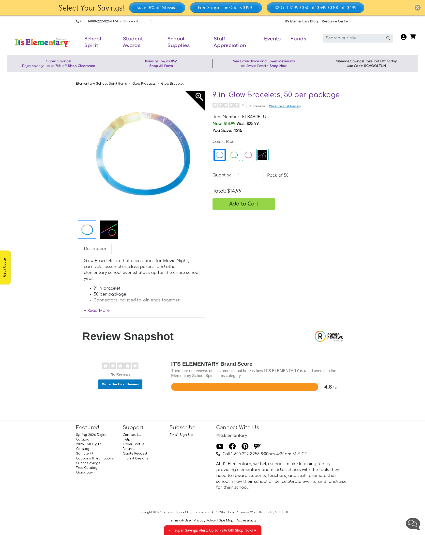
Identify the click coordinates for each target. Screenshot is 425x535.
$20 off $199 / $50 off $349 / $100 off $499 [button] (315, 7)
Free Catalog (86, 468)
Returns (129, 449)
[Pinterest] (245, 446)
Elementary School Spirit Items (101, 83)
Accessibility (247, 520)
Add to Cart (243, 204)
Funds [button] (298, 38)
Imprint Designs (135, 458)
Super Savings (88, 463)
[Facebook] (232, 446)
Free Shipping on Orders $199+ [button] (226, 7)
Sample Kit (84, 453)
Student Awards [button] (133, 42)
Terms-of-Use (180, 520)
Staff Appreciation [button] (230, 42)
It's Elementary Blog (301, 21)
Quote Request (135, 453)
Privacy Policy (205, 520)
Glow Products (144, 83)
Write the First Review (285, 106)
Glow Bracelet (172, 83)
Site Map (226, 520)
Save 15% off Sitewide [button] (157, 7)
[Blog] (257, 446)
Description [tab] (95, 249)
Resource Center (335, 21)
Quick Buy (84, 472)
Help (126, 439)
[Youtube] (220, 446)
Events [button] (272, 38)
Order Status (133, 444)
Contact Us (132, 435)
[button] (418, 8)
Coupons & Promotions (95, 458)
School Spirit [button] (93, 42)
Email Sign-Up (181, 435)
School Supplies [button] (178, 42)
